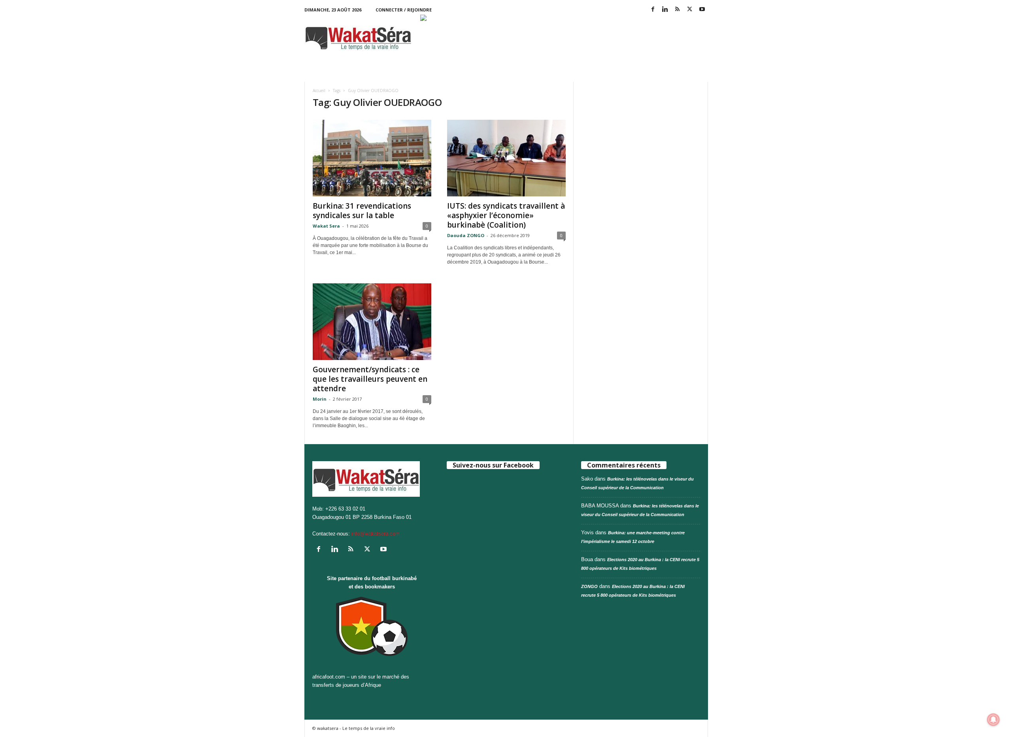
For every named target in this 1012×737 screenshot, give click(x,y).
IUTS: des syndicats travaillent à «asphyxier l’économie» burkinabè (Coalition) (506, 215)
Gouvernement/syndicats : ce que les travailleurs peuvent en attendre (370, 379)
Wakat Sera (326, 226)
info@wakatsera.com (375, 534)
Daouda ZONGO (465, 235)
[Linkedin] (665, 9)
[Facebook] (653, 9)
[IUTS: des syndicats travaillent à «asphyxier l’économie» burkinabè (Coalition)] (506, 158)
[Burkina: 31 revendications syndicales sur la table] (372, 158)
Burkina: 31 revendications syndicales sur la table (362, 211)
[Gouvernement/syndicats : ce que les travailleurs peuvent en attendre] (372, 321)
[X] (690, 9)
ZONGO (589, 586)
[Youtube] (702, 9)
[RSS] (677, 9)
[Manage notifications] (993, 719)
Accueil (319, 90)
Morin (320, 399)
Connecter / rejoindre (404, 10)
